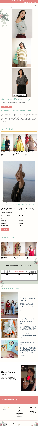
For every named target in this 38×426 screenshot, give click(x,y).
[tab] (7, 271)
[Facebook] (31, 407)
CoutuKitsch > (4, 217)
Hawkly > (21, 220)
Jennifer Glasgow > (5, 222)
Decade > (21, 217)
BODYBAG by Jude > (23, 215)
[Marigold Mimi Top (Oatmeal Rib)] (31, 142)
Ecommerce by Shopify (13, 423)
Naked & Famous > (5, 225)
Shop (19, 407)
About (22, 7)
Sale (19, 7)
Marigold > (21, 223)
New (9, 7)
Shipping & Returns (19, 413)
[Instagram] (33, 407)
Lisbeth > (21, 222)
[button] (4, 424)
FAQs (24, 2)
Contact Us (26, 2)
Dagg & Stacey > (4, 218)
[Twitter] (30, 407)
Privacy (19, 414)
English (35, 2)
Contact (19, 411)
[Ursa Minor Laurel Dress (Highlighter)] (19, 142)
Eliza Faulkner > (22, 218)
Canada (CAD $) (31, 2)
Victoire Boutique (6, 423)
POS (8, 423)
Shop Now (6, 106)
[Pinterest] (35, 407)
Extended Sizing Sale (13, 0)
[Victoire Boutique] (19, 4)
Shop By (12, 7)
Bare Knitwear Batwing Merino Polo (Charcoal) (18, 95)
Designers (16, 7)
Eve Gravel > (3, 220)
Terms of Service (19, 416)
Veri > (20, 225)
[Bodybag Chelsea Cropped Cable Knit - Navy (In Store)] (7, 142)
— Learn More (3, 121)
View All (5, 229)
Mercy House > (4, 223)
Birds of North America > (6, 215)
